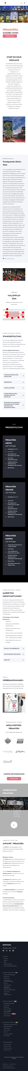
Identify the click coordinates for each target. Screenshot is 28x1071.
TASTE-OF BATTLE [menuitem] (7, 1009)
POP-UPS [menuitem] (6, 983)
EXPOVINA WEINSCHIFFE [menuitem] (10, 972)
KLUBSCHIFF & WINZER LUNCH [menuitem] (7, 987)
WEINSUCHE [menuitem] (6, 976)
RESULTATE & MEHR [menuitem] (8, 1026)
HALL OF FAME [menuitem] (7, 1030)
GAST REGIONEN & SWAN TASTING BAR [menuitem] (8, 981)
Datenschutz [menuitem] (13, 1064)
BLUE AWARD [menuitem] (7, 1035)
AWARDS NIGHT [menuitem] (7, 1028)
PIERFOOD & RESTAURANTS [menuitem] (9, 989)
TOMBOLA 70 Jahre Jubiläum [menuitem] (7, 994)
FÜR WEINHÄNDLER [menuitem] (7, 1042)
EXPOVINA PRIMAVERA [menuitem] (9, 1001)
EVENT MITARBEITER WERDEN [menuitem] (10, 966)
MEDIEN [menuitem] (5, 960)
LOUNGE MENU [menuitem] (7, 1015)
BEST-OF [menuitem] (5, 1032)
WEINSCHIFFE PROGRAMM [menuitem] (9, 974)
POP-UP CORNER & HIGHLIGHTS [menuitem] (7, 1011)
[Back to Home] (5, 3)
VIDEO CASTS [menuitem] (7, 991)
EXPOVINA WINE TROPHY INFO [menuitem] (10, 1024)
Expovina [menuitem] (5, 956)
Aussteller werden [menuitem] (7, 1044)
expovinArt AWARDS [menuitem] (8, 1033)
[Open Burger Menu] (24, 3)
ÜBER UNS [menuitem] (6, 958)
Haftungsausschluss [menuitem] (7, 1066)
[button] (14, 825)
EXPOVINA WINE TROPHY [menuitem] (10, 1022)
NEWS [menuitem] (5, 962)
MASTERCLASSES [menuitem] (7, 985)
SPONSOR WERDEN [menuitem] (8, 964)
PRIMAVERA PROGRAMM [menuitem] (9, 1003)
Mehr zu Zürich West (9, 258)
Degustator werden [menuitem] (8, 1048)
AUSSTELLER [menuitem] (6, 978)
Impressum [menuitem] (5, 1064)
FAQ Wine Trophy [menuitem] (7, 1046)
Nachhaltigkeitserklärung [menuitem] (9, 1067)
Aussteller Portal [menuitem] (7, 1050)
